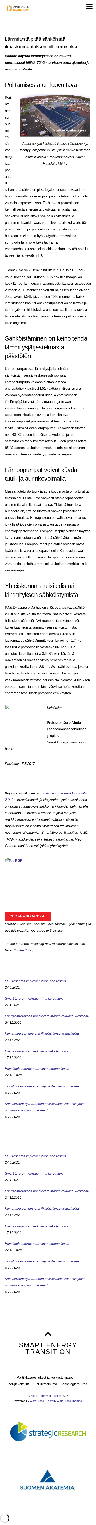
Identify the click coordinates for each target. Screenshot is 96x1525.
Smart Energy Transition (46, 1396)
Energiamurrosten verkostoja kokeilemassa (37, 1051)
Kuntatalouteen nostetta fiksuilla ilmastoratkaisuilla (42, 1033)
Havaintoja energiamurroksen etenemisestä (37, 1068)
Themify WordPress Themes (64, 1401)
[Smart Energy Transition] (18, 10)
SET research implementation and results (35, 981)
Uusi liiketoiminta (44, 1384)
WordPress (37, 1401)
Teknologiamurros (74, 1384)
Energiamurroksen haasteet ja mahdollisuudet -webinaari (47, 1016)
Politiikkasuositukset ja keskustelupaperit (46, 1377)
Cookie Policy (23, 950)
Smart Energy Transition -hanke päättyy (34, 998)
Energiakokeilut (17, 1384)
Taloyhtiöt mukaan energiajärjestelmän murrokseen (43, 1086)
